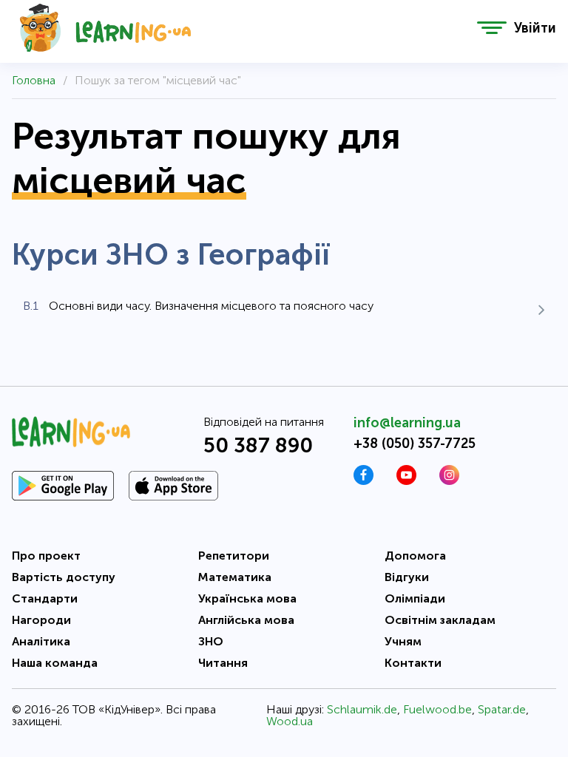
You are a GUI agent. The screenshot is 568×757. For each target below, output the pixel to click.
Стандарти (45, 598)
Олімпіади (415, 598)
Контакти (413, 663)
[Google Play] (63, 485)
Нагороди (41, 620)
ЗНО (210, 641)
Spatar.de (502, 709)
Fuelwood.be (437, 709)
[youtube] (406, 481)
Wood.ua (289, 721)
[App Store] (173, 485)
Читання (223, 663)
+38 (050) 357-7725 (415, 443)
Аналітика (41, 641)
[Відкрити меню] (492, 27)
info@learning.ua (407, 423)
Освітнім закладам (440, 620)
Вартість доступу (63, 577)
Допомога (415, 556)
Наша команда (55, 663)
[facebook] (363, 481)
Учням (403, 641)
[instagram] (449, 481)
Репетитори (233, 556)
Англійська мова (246, 620)
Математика (234, 577)
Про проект (46, 556)
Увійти (535, 28)
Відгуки (407, 577)
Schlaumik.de (362, 709)
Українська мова (247, 598)
